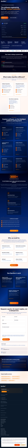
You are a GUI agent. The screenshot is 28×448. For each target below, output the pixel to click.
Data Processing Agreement (3, 408)
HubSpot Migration (3, 420)
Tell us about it (3, 391)
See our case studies (13, 17)
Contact (2, 426)
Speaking (2, 425)
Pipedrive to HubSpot (3, 433)
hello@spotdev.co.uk (6, 349)
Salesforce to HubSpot (3, 431)
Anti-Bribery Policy (3, 410)
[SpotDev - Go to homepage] (3, 1)
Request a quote (4, 17)
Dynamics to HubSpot (3, 432)
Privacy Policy (4, 336)
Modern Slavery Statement (3, 412)
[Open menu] (26, 1)
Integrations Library (3, 430)
